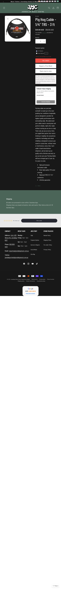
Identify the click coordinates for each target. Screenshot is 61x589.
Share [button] (39, 186)
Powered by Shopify (25, 279)
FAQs (32, 235)
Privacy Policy (47, 249)
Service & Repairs (35, 245)
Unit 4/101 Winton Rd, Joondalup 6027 (11, 237)
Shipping (44, 32)
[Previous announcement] (3, 2)
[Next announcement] (57, 2)
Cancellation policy (41, 281)
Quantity (37, 37)
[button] (4, 8)
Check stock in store (46, 71)
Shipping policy (21, 281)
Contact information (30, 281)
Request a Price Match (45, 66)
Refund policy (34, 279)
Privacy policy (42, 279)
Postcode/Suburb (40, 95)
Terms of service (50, 279)
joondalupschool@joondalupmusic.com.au (16, 257)
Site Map (33, 254)
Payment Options (35, 240)
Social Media (34, 249)
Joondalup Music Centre (16, 279)
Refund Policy (47, 235)
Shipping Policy (47, 240)
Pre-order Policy (48, 245)
